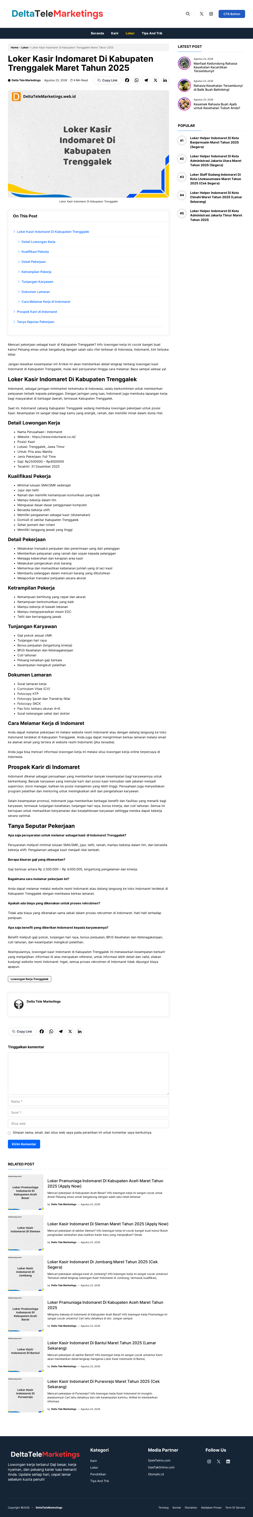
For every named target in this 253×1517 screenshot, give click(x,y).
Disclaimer (191, 1507)
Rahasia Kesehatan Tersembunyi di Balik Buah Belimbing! (218, 88)
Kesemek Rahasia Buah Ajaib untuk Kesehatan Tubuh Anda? (217, 106)
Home (14, 47)
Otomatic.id (156, 1474)
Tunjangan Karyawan (37, 282)
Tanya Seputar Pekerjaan (35, 322)
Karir (115, 33)
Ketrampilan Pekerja (36, 272)
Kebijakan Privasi (211, 1507)
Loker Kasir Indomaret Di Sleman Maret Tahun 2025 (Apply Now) (108, 1224)
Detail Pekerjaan (34, 262)
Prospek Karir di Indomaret (37, 312)
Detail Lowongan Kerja (38, 242)
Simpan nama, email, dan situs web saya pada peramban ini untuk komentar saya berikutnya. (82, 1132)
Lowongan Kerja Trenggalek (29, 979)
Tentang (164, 1507)
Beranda (97, 33)
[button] (188, 13)
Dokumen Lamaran (36, 292)
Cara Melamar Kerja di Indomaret (46, 302)
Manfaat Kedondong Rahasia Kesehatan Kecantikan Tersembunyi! (215, 67)
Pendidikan (98, 1474)
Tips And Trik (152, 33)
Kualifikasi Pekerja (35, 252)
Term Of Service (235, 1507)
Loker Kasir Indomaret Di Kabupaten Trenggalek (53, 232)
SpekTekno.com (159, 1460)
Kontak (177, 1507)
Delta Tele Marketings (26, 80)
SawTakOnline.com (161, 1467)
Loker (130, 33)
